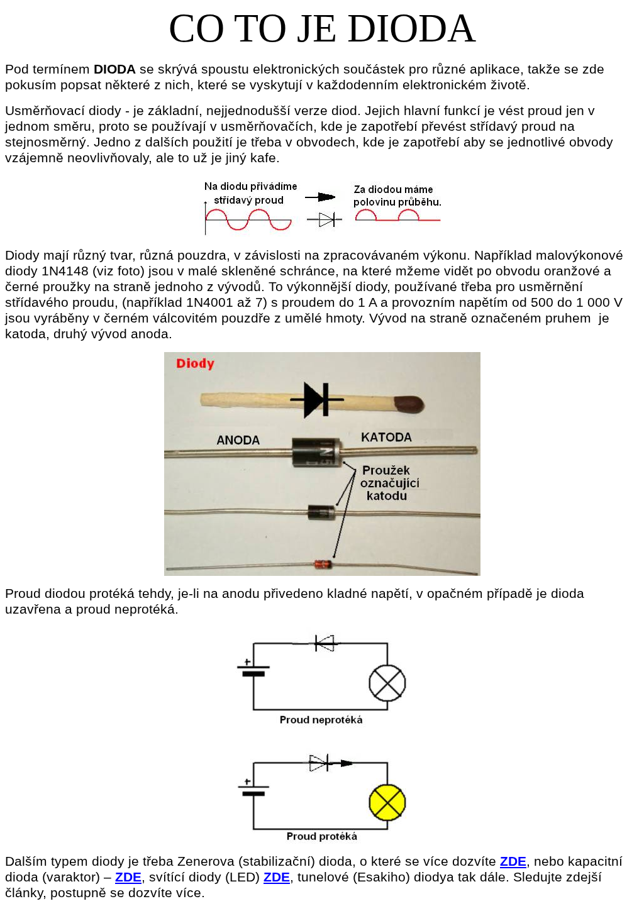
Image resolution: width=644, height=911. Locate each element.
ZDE (513, 861)
